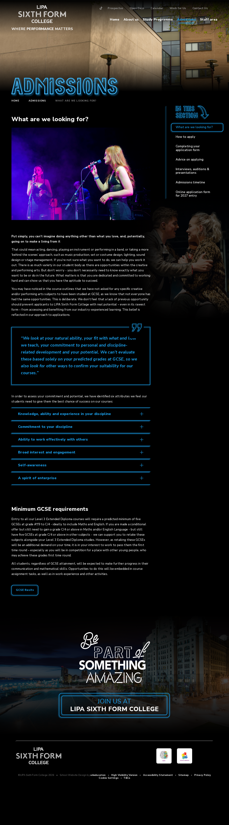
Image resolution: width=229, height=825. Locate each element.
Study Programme (158, 19)
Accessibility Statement (158, 775)
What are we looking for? (75, 100)
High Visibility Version (124, 775)
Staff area (209, 19)
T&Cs (126, 778)
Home (114, 19)
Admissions (186, 19)
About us (131, 19)
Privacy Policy (202, 775)
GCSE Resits (25, 590)
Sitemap (183, 775)
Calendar (157, 8)
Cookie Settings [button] (108, 778)
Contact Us (200, 8)
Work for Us (178, 8)
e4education (98, 775)
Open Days (137, 8)
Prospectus (115, 8)
